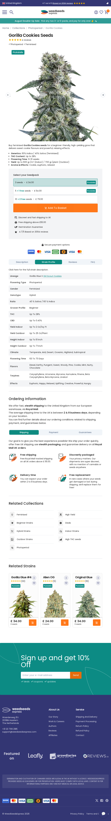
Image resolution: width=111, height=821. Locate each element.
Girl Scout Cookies (52, 276)
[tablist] (55, 262)
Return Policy (82, 726)
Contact (80, 735)
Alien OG (48, 577)
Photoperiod (35, 28)
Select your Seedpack (26, 175)
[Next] (103, 95)
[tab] (22, 262)
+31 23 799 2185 (9, 728)
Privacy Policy (77, 813)
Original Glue (83, 577)
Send (76, 675)
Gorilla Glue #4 (21, 577)
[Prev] (8, 95)
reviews (53, 730)
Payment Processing (86, 721)
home (5, 28)
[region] (55, 21)
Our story (53, 716)
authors (52, 726)
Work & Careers (56, 721)
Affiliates (53, 735)
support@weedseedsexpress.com (19, 731)
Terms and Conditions (97, 813)
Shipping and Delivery (86, 716)
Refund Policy (82, 730)
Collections (18, 28)
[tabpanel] (55, 326)
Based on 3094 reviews (63, 3)
